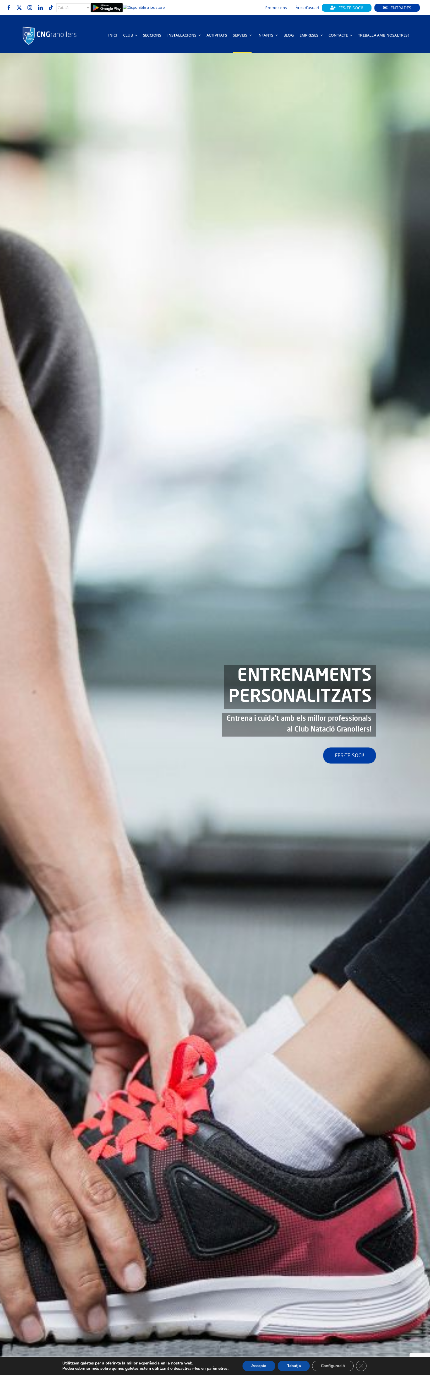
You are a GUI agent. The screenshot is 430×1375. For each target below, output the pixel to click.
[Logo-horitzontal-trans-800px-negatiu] (49, 26)
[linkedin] (40, 7)
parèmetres (217, 1368)
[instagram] (29, 7)
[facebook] (8, 7)
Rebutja (293, 1366)
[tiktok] (51, 7)
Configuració (333, 1366)
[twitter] (19, 7)
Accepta (258, 1366)
